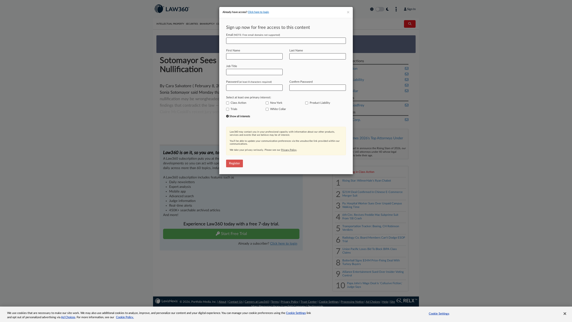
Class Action (238, 103)
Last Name (296, 50)
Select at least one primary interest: (248, 97)
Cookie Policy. (125, 317)
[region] (286, 314)
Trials (234, 109)
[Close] (565, 314)
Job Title (231, 66)
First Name (233, 50)
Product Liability (320, 103)
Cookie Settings (296, 313)
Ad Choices (68, 317)
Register (234, 163)
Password (249, 81)
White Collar (278, 109)
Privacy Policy (289, 150)
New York (276, 103)
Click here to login (258, 12)
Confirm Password (301, 81)
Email (253, 35)
